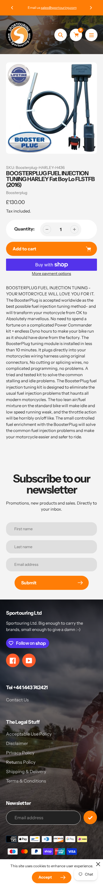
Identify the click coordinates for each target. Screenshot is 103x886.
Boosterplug (16, 192)
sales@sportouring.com (58, 8)
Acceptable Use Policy (29, 734)
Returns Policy (20, 762)
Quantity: (24, 229)
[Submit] (90, 817)
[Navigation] (91, 35)
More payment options (51, 273)
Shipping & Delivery (26, 771)
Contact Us (17, 699)
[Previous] (12, 7)
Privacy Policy (20, 752)
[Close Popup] (98, 864)
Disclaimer (17, 743)
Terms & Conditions (26, 781)
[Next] (90, 7)
